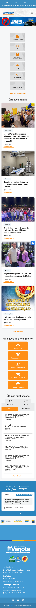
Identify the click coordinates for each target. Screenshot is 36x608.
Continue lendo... (9, 146)
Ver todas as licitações (24, 488)
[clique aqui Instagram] (23, 600)
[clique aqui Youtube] (18, 600)
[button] (20, 513)
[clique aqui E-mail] (13, 600)
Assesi (11, 605)
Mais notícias (18, 332)
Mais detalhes (18, 476)
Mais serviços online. (18, 93)
